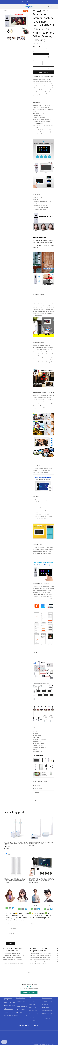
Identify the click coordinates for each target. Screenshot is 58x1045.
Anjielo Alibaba (32, 1017)
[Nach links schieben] (5, 37)
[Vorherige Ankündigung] (2, 1)
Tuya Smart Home (20, 998)
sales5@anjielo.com (47, 1010)
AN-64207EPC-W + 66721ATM (40, 54)
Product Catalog (23, 913)
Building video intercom (10, 1015)
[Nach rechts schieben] (27, 37)
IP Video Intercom (8, 1009)
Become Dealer (39, 913)
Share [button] (35, 800)
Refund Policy (32, 1004)
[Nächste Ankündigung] (55, 1)
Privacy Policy (32, 1001)
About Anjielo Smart (47, 998)
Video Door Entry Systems (8, 998)
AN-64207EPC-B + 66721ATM (40, 57)
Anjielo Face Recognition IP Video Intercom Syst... (13, 949)
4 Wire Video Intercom (9, 1002)
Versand (39, 48)
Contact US (45, 1004)
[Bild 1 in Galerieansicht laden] (9, 38)
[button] (3, 6)
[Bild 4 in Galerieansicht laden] (23, 38)
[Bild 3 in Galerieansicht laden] (19, 38)
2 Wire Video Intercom (9, 1005)
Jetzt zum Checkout (43, 72)
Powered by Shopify (50, 1044)
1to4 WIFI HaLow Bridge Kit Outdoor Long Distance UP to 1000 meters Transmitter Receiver (41, 843)
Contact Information (34, 1013)
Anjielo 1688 (32, 1020)
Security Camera (20, 1009)
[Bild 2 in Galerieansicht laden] (14, 38)
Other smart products (21, 1015)
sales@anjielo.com (47, 1007)
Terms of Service (33, 1010)
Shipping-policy (32, 1007)
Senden (11, 943)
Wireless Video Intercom (10, 1012)
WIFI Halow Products (21, 1006)
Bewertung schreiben (29, 992)
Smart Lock (19, 1012)
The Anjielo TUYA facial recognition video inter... (39, 949)
